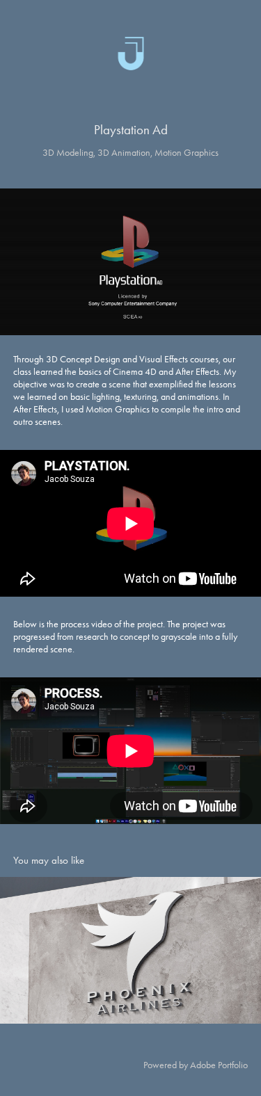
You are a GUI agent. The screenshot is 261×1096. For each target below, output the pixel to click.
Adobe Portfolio (219, 1065)
